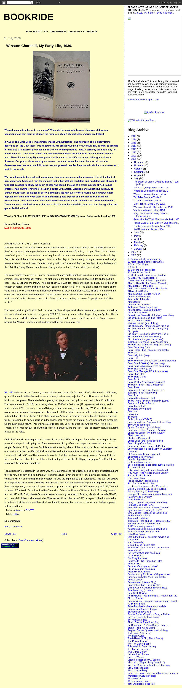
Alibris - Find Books (138, 291)
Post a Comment (13, 526)
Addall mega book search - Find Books (148, 288)
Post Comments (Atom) (31, 540)
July (136, 178)
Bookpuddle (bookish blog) (141, 398)
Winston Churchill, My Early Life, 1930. (153, 207)
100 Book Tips (135, 267)
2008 (134, 159)
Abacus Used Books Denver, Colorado (147, 283)
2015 (134, 136)
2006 (134, 255)
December (139, 162)
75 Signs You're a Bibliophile (142, 278)
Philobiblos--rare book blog (141, 569)
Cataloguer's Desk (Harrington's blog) (146, 430)
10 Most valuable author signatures (146, 261)
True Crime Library (137, 651)
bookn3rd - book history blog (142, 392)
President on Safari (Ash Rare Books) (147, 577)
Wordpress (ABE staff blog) (142, 675)
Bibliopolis (133, 331)
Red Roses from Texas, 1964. (148, 229)
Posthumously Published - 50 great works (149, 574)
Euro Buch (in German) (139, 459)
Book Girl (132, 352)
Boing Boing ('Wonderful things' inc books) (149, 344)
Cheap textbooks (136, 435)
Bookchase (133, 387)
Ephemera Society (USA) (141, 456)
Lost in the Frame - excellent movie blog (148, 537)
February (139, 245)
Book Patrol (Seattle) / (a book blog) (146, 363)
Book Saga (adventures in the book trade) (149, 366)
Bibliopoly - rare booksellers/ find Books (148, 334)
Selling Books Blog (137, 619)
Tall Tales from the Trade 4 (147, 197)
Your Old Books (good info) (141, 683)
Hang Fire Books (136, 499)
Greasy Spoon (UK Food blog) (143, 491)
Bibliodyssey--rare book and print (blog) (148, 328)
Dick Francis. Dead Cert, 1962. (149, 203)
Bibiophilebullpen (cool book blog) (145, 318)
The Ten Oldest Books (139, 643)
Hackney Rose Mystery (140, 497)
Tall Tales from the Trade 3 (147, 200)
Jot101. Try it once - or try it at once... (155, 12)
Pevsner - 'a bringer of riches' (142, 566)
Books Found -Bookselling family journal (148, 400)
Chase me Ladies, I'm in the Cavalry (146, 432)
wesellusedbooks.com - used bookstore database (153, 673)
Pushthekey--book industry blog (144, 585)
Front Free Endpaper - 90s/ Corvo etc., (147, 486)
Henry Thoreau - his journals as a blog (147, 502)
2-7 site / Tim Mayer (138, 264)
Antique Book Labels (138, 299)
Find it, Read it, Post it (139, 475)
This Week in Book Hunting (142, 646)
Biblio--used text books (139, 320)
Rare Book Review (137, 593)
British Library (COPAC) (140, 419)
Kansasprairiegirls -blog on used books (147, 529)
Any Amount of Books (139, 304)
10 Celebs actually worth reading (144, 259)
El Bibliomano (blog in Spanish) (144, 454)
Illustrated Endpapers (138, 518)
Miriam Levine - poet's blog (141, 545)
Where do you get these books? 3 (150, 187)
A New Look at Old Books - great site (147, 280)
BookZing (132, 416)
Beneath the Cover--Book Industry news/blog (151, 315)
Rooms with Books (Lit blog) (142, 609)
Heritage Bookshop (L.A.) (141, 505)
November (139, 165)
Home (64, 534)
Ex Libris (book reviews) (140, 462)
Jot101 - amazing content (141, 526)
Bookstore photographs (139, 408)
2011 (134, 149)
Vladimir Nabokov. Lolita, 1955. (149, 210)
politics (16, 514)
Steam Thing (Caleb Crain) (141, 627)
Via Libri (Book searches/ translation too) (149, 665)
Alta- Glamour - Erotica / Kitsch (144, 294)
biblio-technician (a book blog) (143, 323)
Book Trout (133, 379)
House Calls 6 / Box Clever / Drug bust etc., (156, 222)
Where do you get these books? (149, 194)
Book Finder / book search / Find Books (148, 350)
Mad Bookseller (136, 542)
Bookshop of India (137, 406)
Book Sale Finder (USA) (140, 368)
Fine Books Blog (136, 478)
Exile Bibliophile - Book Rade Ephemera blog (151, 464)
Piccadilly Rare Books (139, 571)
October (138, 168)
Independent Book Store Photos (144, 523)
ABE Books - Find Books (141, 286)
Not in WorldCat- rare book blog (144, 553)
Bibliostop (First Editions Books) (144, 336)
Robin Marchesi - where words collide (147, 606)
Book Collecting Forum (139, 347)
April (137, 239)
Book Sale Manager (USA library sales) (148, 371)
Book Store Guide (137, 376)
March (137, 242)
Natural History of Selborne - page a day (148, 547)
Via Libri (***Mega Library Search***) (146, 662)
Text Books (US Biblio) (139, 633)
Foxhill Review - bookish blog (143, 480)
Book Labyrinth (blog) (138, 355)
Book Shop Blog (136, 374)
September (140, 172)
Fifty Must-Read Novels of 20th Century (148, 472)
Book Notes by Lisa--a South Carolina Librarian (152, 360)
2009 (134, 155)
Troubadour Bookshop (139, 649)
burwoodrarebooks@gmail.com (143, 99)
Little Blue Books (136, 534)
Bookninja (133, 395)
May (136, 235)
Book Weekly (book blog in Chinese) (146, 382)
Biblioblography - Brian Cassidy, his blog (148, 326)
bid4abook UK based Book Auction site (148, 342)
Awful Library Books (138, 312)
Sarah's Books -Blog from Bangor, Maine (148, 614)
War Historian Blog (137, 670)
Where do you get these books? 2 (150, 190)
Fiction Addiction (136, 467)
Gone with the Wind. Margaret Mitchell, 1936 (156, 219)
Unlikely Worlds (136, 657)
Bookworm (133, 414)
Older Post (116, 534)
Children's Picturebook (139, 438)
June (137, 232)
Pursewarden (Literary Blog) (142, 582)
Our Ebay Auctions (137, 558)
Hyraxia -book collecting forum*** (145, 510)
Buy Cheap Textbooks (139, 424)
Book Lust (133, 358)
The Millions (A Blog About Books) (145, 638)
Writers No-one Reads (139, 681)
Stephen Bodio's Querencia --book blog (148, 630)
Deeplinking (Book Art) (139, 443)
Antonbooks (134, 302)
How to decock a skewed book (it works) (148, 507)
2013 (134, 142)
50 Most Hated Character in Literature (147, 275)
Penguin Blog (134, 563)
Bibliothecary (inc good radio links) (145, 339)
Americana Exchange (139, 296)
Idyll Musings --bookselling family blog (147, 513)
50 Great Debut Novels (139, 272)
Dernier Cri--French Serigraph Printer (146, 446)
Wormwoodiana (135, 678)
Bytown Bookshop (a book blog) (144, 427)
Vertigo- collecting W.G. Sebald (144, 659)
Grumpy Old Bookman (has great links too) (150, 494)
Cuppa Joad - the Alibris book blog (145, 440)
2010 (134, 152)
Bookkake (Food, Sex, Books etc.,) (146, 390)
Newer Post (10, 534)
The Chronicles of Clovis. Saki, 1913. (152, 226)
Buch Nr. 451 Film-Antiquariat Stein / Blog (149, 422)
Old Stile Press (135, 555)
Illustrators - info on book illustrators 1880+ (150, 521)
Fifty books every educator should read (148, 470)
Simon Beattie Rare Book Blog (143, 622)
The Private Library (137, 641)
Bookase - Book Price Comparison (145, 384)
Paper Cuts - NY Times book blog (145, 561)
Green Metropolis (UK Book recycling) (147, 489)
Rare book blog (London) (140, 590)
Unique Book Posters (138, 654)
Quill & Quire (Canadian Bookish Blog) (147, 587)
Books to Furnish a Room (141, 403)
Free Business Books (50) (141, 483)
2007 (134, 252)
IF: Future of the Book (139, 515)
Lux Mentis (133, 539)
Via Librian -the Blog (138, 667)
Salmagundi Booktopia (139, 611)
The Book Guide (136, 635)
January (138, 248)
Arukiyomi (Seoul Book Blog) (142, 307)
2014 (134, 139)
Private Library (135, 579)
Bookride (28, 17)
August (138, 175)
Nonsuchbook (135, 550)
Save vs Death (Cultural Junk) (143, 617)
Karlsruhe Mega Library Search (143, 531)
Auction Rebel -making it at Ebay (145, 310)
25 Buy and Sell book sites (141, 270)
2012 (134, 146)
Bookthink (133, 411)
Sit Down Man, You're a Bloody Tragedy (148, 625)
